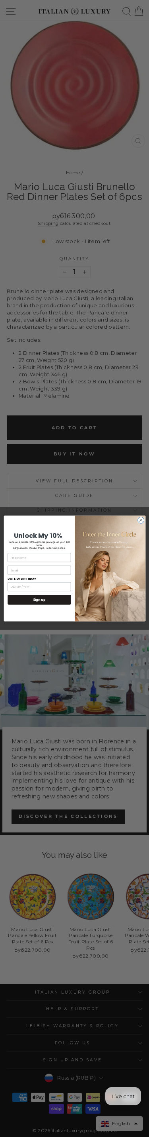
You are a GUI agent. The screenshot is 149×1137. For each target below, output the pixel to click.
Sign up (39, 599)
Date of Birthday (22, 579)
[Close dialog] (140, 520)
